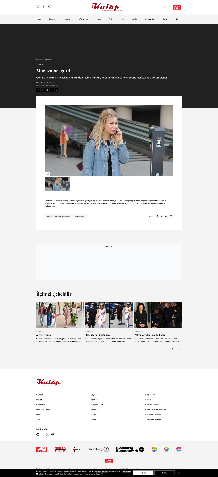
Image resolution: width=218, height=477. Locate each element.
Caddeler (66, 19)
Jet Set (134, 19)
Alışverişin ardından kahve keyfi (58, 216)
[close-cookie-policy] (179, 473)
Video (177, 19)
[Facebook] (42, 435)
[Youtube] (52, 435)
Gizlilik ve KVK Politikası (156, 409)
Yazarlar (94, 409)
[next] (179, 349)
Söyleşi (122, 19)
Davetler (52, 19)
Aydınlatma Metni (153, 419)
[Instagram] (37, 435)
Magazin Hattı (150, 19)
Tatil (110, 19)
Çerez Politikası (152, 404)
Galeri (165, 19)
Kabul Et (143, 473)
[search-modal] (165, 7)
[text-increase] (56, 90)
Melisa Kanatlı (80, 216)
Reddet (164, 473)
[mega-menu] (169, 7)
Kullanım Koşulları (153, 414)
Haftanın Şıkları (83, 19)
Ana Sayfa (39, 59)
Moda (99, 19)
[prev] (172, 349)
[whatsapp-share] (47, 90)
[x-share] (43, 90)
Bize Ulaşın (150, 394)
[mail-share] (52, 90)
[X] (47, 435)
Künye (148, 399)
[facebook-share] (38, 90)
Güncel (38, 19)
